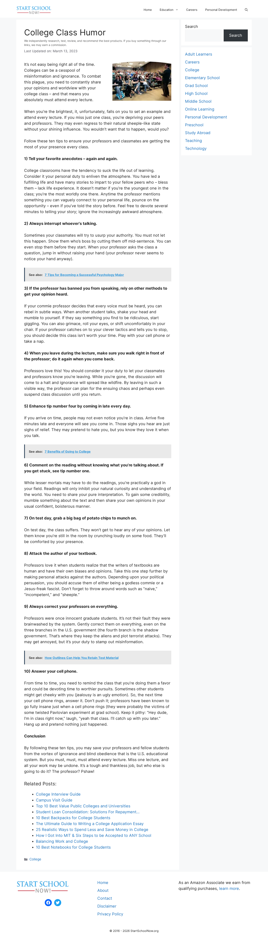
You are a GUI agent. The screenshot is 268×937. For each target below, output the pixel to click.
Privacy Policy (110, 914)
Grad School (196, 85)
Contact (104, 898)
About (102, 890)
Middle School (198, 101)
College (35, 859)
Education (166, 10)
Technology (196, 148)
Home (148, 10)
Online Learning (199, 109)
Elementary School (202, 77)
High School (196, 93)
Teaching (193, 140)
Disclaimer (106, 906)
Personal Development (221, 10)
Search (191, 26)
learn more (229, 888)
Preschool (194, 125)
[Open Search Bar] (246, 10)
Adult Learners (198, 54)
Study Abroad (197, 132)
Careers (191, 10)
